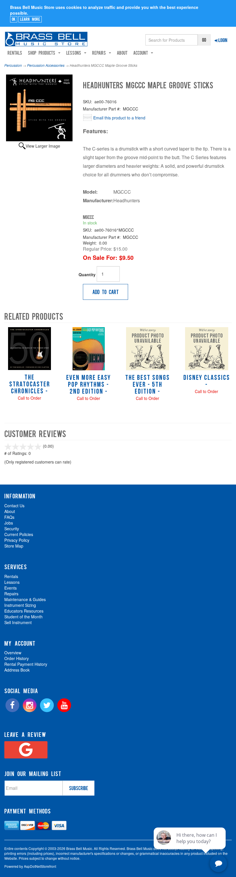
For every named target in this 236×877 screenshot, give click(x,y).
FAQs (9, 517)
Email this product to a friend (119, 118)
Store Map (13, 546)
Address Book (17, 670)
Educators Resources (23, 611)
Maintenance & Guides (25, 599)
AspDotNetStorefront (40, 866)
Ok (14, 19)
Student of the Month (23, 616)
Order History (16, 658)
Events (10, 588)
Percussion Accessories (45, 65)
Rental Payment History (25, 664)
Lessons (12, 582)
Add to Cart (105, 292)
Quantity (87, 274)
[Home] (46, 39)
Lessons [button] (74, 52)
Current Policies (18, 534)
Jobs (8, 523)
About (122, 52)
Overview (12, 652)
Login (222, 40)
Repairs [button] (100, 52)
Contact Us (14, 505)
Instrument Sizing (20, 605)
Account (141, 52)
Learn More (30, 19)
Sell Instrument (18, 622)
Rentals (14, 52)
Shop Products (43, 52)
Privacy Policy (16, 540)
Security (11, 528)
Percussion (13, 65)
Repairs (11, 593)
